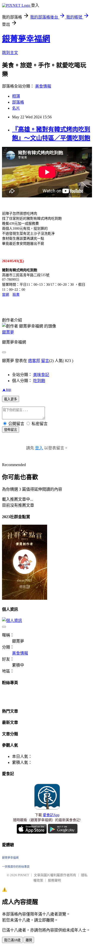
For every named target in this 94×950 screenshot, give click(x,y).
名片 (16, 108)
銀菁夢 (8, 332)
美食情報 (43, 86)
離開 (29, 940)
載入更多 (10, 399)
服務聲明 (54, 880)
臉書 (16, 294)
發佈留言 (10, 430)
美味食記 (41, 375)
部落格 (18, 102)
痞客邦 (34, 361)
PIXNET (23, 875)
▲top (6, 389)
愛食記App (51, 815)
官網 (5, 294)
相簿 (16, 96)
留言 (45, 361)
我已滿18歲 (12, 940)
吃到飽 (39, 381)
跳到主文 (10, 53)
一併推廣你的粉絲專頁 (16, 866)
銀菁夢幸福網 (26, 38)
